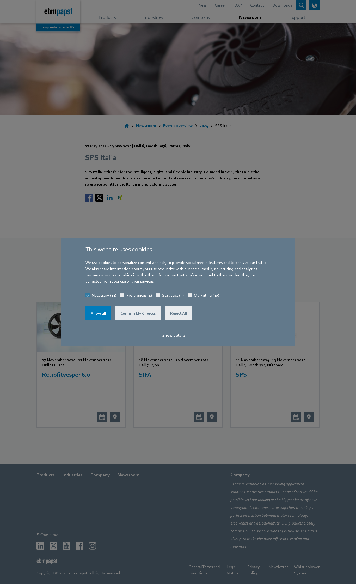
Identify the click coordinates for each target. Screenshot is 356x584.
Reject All (178, 313)
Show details (173, 335)
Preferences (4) (139, 295)
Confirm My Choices (138, 313)
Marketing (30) (206, 295)
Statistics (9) (173, 295)
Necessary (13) (104, 295)
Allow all (98, 313)
